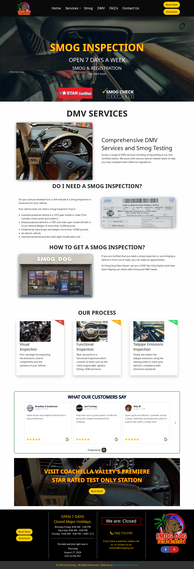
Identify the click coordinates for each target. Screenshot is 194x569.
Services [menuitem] (71, 8)
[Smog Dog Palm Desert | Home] (23, 8)
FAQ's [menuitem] (113, 8)
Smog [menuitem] (88, 8)
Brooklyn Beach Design (125, 565)
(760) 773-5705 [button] (123, 533)
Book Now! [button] (172, 4)
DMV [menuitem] (101, 8)
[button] (171, 12)
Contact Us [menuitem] (130, 8)
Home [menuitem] (56, 8)
